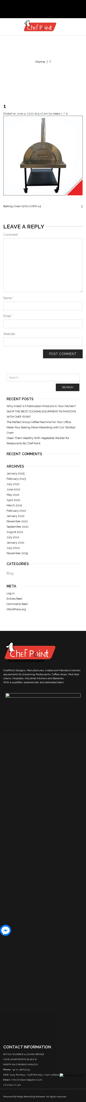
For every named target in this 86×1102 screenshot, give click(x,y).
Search (67, 387)
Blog (10, 573)
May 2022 (13, 494)
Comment (10, 234)
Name (8, 298)
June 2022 (13, 489)
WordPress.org (16, 609)
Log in (11, 593)
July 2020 (13, 548)
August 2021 (15, 532)
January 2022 (15, 516)
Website (9, 334)
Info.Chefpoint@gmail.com (26, 1080)
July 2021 (13, 537)
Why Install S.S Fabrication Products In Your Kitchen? (41, 406)
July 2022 (13, 484)
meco (56, 113)
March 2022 (14, 505)
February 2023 (16, 478)
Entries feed (14, 598)
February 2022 (16, 510)
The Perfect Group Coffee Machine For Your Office (39, 422)
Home (40, 62)
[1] (43, 155)
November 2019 (17, 553)
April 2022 (13, 500)
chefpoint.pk (12, 1085)
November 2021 (17, 521)
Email (8, 316)
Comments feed (17, 604)
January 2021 (15, 542)
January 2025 (15, 473)
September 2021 (17, 526)
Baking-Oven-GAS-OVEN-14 (22, 206)
